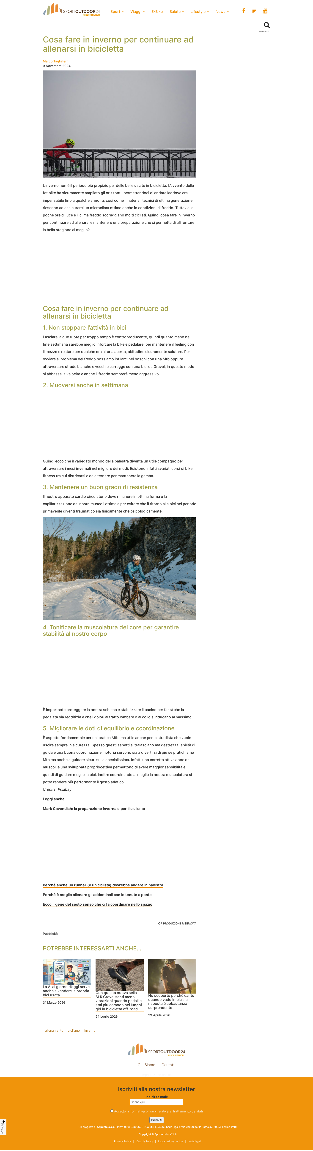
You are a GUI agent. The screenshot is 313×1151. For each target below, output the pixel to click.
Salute (175, 11)
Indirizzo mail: (157, 1097)
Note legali (194, 1141)
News (221, 11)
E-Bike (157, 11)
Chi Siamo (146, 1064)
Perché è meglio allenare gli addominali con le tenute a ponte (97, 894)
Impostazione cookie (156, 1075)
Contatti (169, 1064)
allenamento (54, 1030)
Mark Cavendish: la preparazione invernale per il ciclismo (94, 808)
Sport (115, 11)
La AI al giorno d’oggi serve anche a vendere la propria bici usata (66, 991)
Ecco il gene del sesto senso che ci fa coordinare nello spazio (97, 904)
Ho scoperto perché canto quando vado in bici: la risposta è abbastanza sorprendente (171, 1002)
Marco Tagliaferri (55, 61)
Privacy (2, 1128)
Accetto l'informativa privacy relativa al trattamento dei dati (158, 1111)
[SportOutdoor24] (156, 1049)
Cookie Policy (144, 1141)
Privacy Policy (122, 1141)
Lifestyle (198, 11)
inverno (89, 1030)
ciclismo (74, 1030)
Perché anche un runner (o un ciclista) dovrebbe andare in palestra (103, 885)
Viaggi (136, 11)
